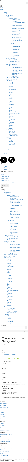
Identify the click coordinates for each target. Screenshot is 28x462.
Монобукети (15, 21)
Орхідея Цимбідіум (13, 111)
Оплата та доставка (9, 168)
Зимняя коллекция (16, 42)
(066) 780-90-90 (5, 176)
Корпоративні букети (17, 33)
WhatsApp (2, 414)
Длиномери (12, 132)
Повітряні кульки (13, 143)
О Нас (1, 428)
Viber (1, 419)
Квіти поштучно (9, 80)
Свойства (5, 363)
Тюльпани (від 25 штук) (14, 61)
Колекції (11, 36)
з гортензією (15, 52)
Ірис (10, 106)
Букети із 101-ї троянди (11, 79)
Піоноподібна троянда (14, 113)
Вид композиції (12, 65)
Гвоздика (11, 97)
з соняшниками (15, 55)
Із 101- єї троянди (16, 30)
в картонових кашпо (17, 70)
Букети (7, 16)
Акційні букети (12, 62)
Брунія (10, 94)
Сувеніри (11, 146)
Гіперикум (11, 122)
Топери (11, 140)
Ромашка (11, 120)
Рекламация (3, 436)
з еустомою (15, 51)
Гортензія (11, 104)
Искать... (2, 0)
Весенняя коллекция (17, 37)
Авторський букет (16, 19)
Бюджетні (14, 76)
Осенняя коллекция (17, 40)
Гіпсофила (11, 103)
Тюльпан (11, 83)
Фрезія (10, 123)
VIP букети (14, 31)
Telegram (2, 412)
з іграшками (15, 71)
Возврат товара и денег (5, 434)
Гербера (11, 98)
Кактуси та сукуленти (14, 134)
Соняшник (11, 116)
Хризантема (12, 126)
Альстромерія (12, 89)
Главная (6, 10)
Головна (6, 165)
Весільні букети (15, 34)
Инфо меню (5, 185)
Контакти (6, 169)
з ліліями (14, 56)
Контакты (6, 155)
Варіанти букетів (13, 18)
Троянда (11, 82)
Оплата (5, 153)
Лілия (10, 110)
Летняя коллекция (16, 39)
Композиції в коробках (11, 64)
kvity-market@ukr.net (5, 455)
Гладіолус (11, 101)
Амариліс (11, 85)
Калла (10, 107)
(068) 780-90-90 (5, 178)
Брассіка (11, 92)
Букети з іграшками (16, 27)
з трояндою (15, 48)
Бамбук (11, 91)
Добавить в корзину (10, 354)
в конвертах (15, 68)
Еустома (11, 128)
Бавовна (11, 125)
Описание (13, 363)
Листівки (11, 141)
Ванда (10, 95)
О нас (5, 152)
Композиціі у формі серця (18, 22)
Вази (10, 138)
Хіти (7, 13)
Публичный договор (5, 441)
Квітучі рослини (12, 131)
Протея (11, 117)
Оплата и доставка (4, 430)
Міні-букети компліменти (18, 28)
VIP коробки (15, 74)
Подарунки (8, 137)
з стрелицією (15, 53)
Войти (1, 9)
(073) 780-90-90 (5, 180)
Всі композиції (9, 15)
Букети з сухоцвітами (17, 25)
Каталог (6, 12)
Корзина (6, 149)
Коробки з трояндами (17, 73)
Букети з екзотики (16, 24)
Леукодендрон (12, 109)
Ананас (11, 86)
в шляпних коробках (17, 67)
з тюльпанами (15, 49)
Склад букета (12, 43)
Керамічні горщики (13, 135)
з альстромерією (16, 46)
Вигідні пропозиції (10, 58)
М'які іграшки (12, 144)
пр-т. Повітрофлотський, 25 (7, 183)
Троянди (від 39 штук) (14, 59)
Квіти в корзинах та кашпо (12, 77)
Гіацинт (11, 100)
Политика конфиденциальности (8, 439)
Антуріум (11, 88)
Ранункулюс (12, 119)
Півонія (10, 114)
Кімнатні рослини (10, 129)
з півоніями (14, 45)
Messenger (2, 416)
